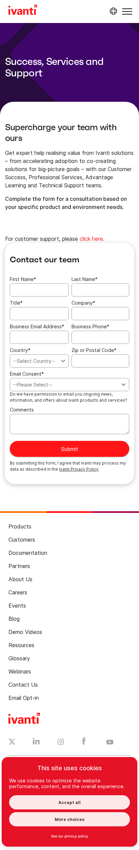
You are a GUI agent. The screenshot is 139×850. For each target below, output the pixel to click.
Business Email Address (37, 326)
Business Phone (90, 326)
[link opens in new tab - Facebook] (84, 742)
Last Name (85, 279)
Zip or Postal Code (94, 350)
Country (20, 350)
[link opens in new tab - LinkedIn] (36, 742)
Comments (22, 409)
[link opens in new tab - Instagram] (60, 742)
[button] (127, 11)
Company (83, 303)
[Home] (22, 11)
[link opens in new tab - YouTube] (109, 742)
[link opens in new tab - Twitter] (12, 742)
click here (91, 238)
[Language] (112, 11)
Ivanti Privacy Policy (79, 469)
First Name (23, 279)
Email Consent (27, 374)
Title (16, 303)
